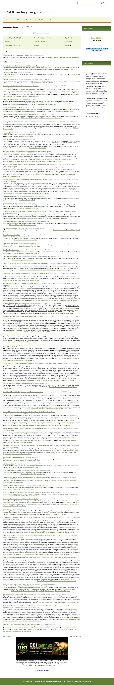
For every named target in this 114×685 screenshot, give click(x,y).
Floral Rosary (7, 509)
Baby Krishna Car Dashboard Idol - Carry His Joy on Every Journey (22, 517)
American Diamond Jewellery (11, 79)
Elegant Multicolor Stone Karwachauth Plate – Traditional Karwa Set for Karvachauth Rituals (29, 412)
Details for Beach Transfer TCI (37, 148)
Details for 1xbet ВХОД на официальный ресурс (27, 460)
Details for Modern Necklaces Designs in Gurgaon (23, 496)
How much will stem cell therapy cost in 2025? (15, 228)
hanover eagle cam (8, 121)
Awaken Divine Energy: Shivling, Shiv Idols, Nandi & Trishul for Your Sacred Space (25, 263)
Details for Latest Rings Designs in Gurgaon (33, 474)
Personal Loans (87, 682)
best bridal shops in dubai (10, 72)
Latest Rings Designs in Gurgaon (12, 470)
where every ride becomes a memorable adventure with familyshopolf (21, 624)
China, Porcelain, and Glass (42, 38)
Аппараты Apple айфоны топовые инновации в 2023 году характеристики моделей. (26, 477)
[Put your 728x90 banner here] (41, 33)
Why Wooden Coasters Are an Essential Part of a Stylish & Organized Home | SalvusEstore (27, 536)
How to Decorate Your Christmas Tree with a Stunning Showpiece (21, 86)
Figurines (68, 38)
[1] (76, 636)
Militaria (67, 41)
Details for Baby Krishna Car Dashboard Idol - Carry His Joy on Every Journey (52, 532)
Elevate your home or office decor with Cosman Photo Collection (20, 499)
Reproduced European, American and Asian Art (16, 55)
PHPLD (64, 682)
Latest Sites (29, 20)
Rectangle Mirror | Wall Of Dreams (12, 335)
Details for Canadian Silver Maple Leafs (29, 253)
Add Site (17, 20)
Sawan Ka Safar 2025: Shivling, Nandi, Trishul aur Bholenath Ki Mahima (23, 317)
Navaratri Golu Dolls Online (10, 243)
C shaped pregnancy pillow (10, 256)
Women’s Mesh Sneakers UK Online (12, 108)
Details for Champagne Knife (27, 200)
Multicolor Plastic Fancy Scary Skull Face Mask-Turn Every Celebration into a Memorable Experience (30, 606)
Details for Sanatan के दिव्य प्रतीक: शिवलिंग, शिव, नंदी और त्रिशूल (57, 313)
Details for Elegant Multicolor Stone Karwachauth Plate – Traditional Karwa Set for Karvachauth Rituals (41, 425)
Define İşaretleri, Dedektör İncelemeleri (13, 221)
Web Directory (77, 682)
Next (79, 636)
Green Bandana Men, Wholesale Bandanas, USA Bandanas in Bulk (21, 66)
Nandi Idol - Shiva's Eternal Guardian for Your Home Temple (19, 557)
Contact (52, 20)
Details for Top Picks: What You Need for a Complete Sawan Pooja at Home (56, 300)
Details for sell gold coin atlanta (29, 467)
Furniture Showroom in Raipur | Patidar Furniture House (18, 383)
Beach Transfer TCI (8, 139)
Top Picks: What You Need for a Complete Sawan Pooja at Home (20, 283)
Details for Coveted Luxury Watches (28, 208)
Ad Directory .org (30, 12)
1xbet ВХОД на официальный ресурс (13, 457)
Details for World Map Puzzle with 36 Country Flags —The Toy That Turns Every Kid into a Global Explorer (40, 591)
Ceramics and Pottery (11, 45)
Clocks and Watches (39, 41)
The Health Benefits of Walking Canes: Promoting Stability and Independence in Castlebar (27, 151)
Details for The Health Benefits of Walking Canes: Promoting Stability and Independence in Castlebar (35, 161)
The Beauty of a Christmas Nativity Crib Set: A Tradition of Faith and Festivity (24, 164)
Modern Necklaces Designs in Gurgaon (13, 492)
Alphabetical (22, 62)
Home (7, 20)
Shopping (15, 27)
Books (7, 41)
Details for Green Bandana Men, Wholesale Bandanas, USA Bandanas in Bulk (52, 69)
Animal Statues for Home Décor (11, 235)
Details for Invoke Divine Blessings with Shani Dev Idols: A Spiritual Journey (41, 118)
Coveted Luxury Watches (10, 203)
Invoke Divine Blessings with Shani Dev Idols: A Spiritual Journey (20, 114)
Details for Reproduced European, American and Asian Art (63, 57)
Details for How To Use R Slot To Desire (23, 489)
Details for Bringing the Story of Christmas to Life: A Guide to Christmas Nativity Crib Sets (41, 192)
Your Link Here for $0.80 (93, 113)
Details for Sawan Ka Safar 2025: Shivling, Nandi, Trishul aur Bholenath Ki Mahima (31, 332)
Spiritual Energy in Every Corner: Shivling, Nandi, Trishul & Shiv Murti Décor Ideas (26, 273)
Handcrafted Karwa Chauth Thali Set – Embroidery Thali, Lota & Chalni (23, 428)
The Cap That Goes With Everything (13, 594)
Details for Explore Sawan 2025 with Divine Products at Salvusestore (55, 380)
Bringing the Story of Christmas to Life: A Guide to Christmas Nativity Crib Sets (25, 180)
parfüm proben (7, 133)
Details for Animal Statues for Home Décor (25, 240)
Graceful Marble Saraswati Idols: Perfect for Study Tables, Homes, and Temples (24, 211)
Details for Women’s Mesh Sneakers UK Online (60, 111)
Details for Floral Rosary (60, 514)
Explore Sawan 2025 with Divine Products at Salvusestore (18, 363)
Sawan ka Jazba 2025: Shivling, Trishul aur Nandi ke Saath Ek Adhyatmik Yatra (25, 345)
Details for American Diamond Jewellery (42, 83)
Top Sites (41, 20)
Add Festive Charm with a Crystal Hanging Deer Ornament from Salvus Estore (24, 445)
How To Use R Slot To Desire (11, 485)
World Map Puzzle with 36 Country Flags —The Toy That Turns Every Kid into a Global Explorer (29, 584)
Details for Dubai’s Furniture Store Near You (44, 104)
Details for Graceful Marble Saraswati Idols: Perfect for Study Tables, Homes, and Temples (42, 218)
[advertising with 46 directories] (42, 670)
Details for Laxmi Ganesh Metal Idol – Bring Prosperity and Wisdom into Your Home (48, 409)
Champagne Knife (8, 196)
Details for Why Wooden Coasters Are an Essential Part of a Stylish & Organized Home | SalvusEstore (43, 554)
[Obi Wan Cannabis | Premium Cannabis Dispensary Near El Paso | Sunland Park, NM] (42, 659)
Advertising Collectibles (12, 38)
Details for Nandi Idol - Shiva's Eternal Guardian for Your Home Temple (56, 581)
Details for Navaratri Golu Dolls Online (29, 247)
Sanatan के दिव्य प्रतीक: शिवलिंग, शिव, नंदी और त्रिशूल (15, 303)
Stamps (67, 45)
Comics (36, 45)
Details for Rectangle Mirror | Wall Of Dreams (20, 342)
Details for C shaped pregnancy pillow (22, 260)
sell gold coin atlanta (8, 464)
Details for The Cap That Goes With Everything (66, 602)
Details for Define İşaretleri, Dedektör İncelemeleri (22, 225)
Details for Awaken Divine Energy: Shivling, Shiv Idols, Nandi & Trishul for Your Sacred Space (45, 270)
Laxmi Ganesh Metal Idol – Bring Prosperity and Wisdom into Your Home (23, 392)
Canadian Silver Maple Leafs (11, 250)
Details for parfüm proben (26, 136)
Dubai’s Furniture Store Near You (12, 99)
